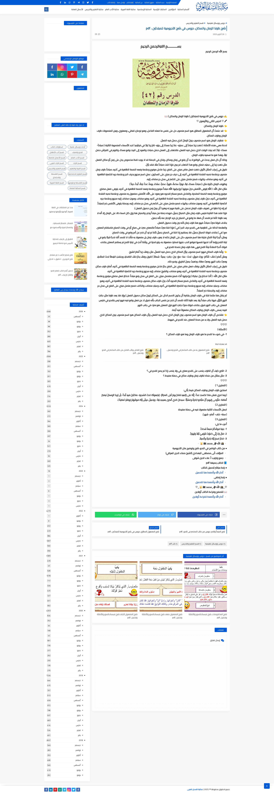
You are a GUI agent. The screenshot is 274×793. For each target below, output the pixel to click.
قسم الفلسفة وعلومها (77, 182)
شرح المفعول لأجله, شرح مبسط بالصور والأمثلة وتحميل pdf (117, 616)
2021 (81, 555)
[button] (199, 515)
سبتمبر (78, 426)
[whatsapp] (69, 2)
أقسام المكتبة (183, 9)
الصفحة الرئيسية (171, 2)
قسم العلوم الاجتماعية (77, 174)
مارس (78, 341)
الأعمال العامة (77, 9)
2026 (81, 311)
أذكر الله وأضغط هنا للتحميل (211, 472)
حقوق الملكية (149, 2)
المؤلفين (172, 9)
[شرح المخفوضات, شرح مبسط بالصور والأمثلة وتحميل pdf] (205, 586)
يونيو (79, 326)
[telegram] (79, 2)
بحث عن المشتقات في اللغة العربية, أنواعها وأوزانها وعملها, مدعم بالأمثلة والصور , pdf (61, 211)
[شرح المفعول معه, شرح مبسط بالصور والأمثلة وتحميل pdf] (161, 586)
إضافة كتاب (111, 2)
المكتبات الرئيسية (160, 9)
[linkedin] (65, 2)
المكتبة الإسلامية (144, 9)
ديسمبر (78, 361)
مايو (79, 331)
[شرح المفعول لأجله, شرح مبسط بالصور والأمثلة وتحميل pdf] (116, 586)
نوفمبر (78, 416)
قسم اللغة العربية (57, 182)
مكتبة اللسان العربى (195, 789)
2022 (81, 511)
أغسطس (77, 316)
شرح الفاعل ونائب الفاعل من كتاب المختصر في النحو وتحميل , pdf (122, 351)
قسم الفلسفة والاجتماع (56, 175)
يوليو (79, 321)
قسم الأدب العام (77, 157)
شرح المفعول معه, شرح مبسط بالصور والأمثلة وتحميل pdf (162, 616)
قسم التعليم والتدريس (195, 23)
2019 (81, 675)
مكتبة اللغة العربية (128, 9)
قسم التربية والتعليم (77, 168)
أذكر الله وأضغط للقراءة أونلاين (210, 496)
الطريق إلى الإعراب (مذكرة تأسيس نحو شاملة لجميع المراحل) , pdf (63, 243)
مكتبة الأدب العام (112, 9)
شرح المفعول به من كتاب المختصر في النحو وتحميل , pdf (187, 351)
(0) (96, 34)
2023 (81, 471)
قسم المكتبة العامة (77, 188)
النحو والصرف (77, 152)
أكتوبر (78, 421)
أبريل (79, 336)
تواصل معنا (121, 2)
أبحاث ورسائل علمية (77, 147)
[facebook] (92, 2)
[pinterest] (74, 2)
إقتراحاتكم (130, 2)
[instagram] (83, 2)
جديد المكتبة (160, 2)
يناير (79, 351)
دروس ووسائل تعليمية (216, 23)
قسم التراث (77, 163)
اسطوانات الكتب (57, 147)
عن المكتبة (139, 2)
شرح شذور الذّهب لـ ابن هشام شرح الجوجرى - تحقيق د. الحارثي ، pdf (60, 259)
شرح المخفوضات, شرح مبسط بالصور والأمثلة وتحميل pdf (208, 616)
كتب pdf (172, 543)
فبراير (79, 346)
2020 (81, 610)
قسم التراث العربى (57, 163)
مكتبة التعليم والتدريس (94, 9)
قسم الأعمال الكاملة (57, 157)
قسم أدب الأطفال (57, 152)
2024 (81, 406)
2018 (81, 740)
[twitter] (88, 2)
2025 (81, 356)
